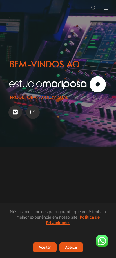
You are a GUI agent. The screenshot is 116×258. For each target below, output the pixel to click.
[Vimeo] (15, 112)
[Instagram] (33, 112)
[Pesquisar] (93, 8)
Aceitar (45, 247)
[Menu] (106, 7)
